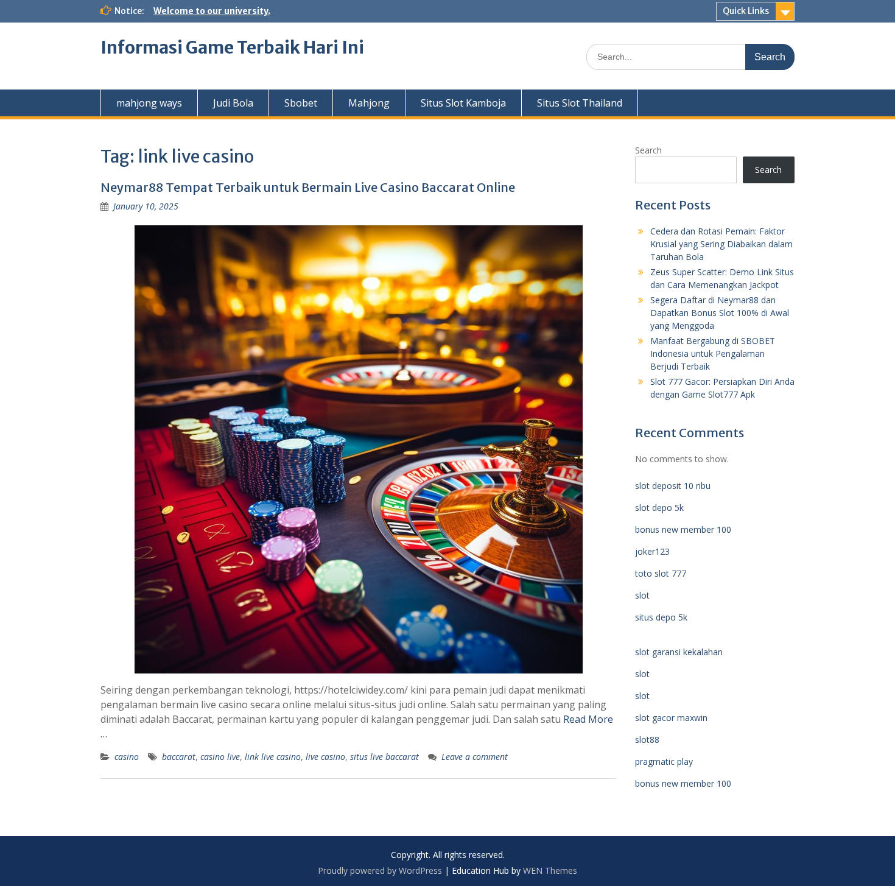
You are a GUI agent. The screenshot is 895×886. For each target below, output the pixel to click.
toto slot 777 (660, 573)
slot (642, 595)
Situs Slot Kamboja (463, 103)
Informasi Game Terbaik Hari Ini (232, 47)
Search (648, 150)
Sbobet (300, 103)
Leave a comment (474, 756)
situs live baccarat (384, 756)
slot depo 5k (659, 507)
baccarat (178, 756)
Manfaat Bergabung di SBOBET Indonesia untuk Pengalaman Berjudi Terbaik (712, 353)
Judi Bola (233, 103)
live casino (325, 756)
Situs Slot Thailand (579, 103)
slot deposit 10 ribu (673, 485)
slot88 (647, 739)
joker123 (652, 551)
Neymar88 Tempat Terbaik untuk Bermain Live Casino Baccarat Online (307, 187)
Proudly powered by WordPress (380, 870)
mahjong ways (149, 103)
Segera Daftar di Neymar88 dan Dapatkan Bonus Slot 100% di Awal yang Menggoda (719, 312)
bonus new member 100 (683, 529)
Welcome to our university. (211, 10)
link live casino (273, 756)
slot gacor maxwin (671, 717)
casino (126, 756)
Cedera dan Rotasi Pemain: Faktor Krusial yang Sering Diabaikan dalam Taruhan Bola (721, 243)
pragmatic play (664, 761)
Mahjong (369, 103)
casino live (220, 756)
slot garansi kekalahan (679, 652)
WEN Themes (550, 870)
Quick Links (746, 10)
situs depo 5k (661, 617)
